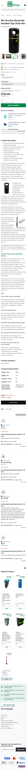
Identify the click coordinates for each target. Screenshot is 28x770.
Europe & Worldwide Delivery (9, 722)
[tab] (21, 414)
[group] (13, 395)
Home (2, 15)
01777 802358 (7, 709)
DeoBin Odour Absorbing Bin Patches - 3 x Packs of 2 (17, 114)
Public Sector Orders (7, 724)
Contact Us (4, 715)
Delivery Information (7, 721)
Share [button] (20, 444)
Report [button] (16, 444)
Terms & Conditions (7, 728)
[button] (8, 56)
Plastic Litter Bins (17, 15)
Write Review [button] (13, 402)
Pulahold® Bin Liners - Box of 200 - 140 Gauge (16, 123)
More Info (11, 119)
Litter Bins (8, 15)
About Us (3, 717)
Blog (2, 719)
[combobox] (13, 9)
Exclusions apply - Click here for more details (12, 133)
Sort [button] (2, 409)
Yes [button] (14, 444)
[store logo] (13, 4)
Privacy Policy (5, 726)
